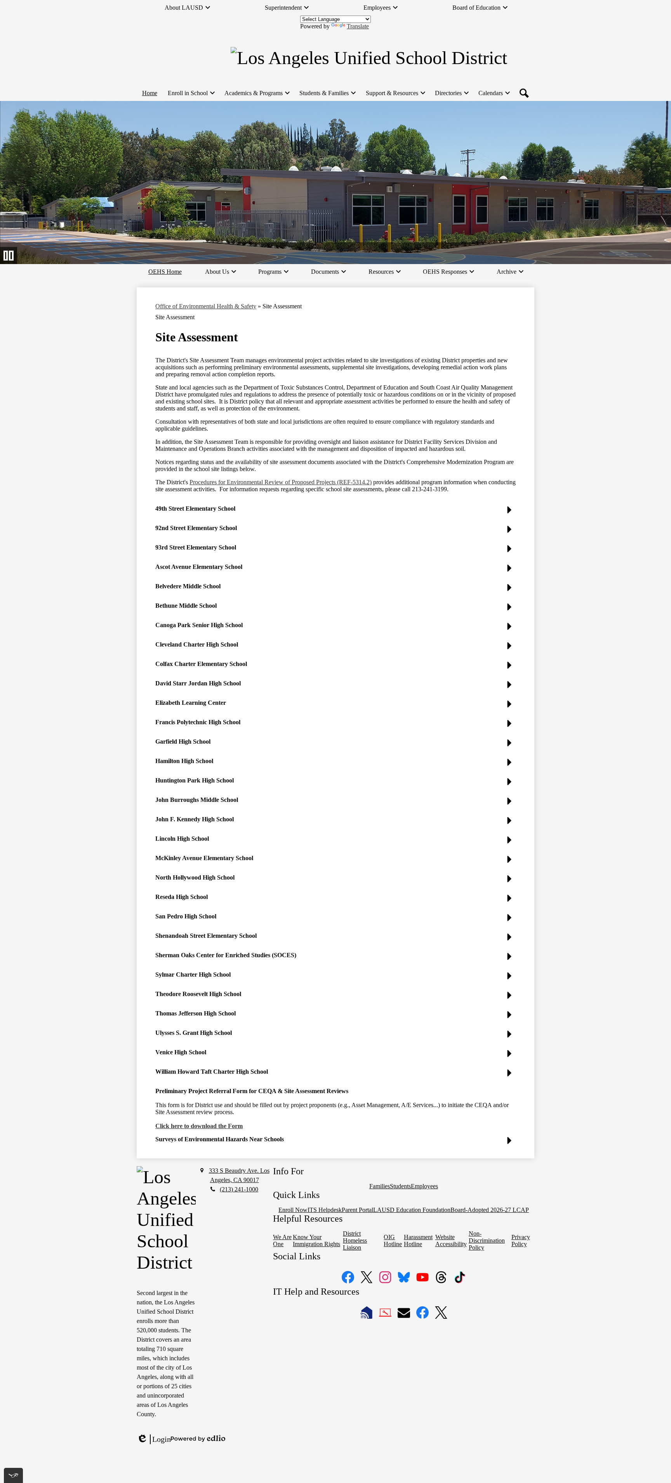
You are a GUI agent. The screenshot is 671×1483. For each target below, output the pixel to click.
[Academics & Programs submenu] (256, 93)
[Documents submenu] (328, 272)
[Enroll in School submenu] (191, 93)
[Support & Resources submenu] (395, 93)
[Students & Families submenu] (327, 93)
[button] (335, 511)
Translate (358, 26)
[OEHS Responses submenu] (448, 272)
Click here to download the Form (199, 1126)
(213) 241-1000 (239, 1189)
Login (154, 1439)
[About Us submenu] (220, 272)
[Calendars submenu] (493, 93)
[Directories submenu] (451, 93)
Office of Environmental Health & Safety (205, 306)
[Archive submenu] (510, 272)
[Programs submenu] (273, 272)
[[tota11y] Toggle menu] (13, 1475)
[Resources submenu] (384, 272)
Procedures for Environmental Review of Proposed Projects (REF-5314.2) (280, 482)
